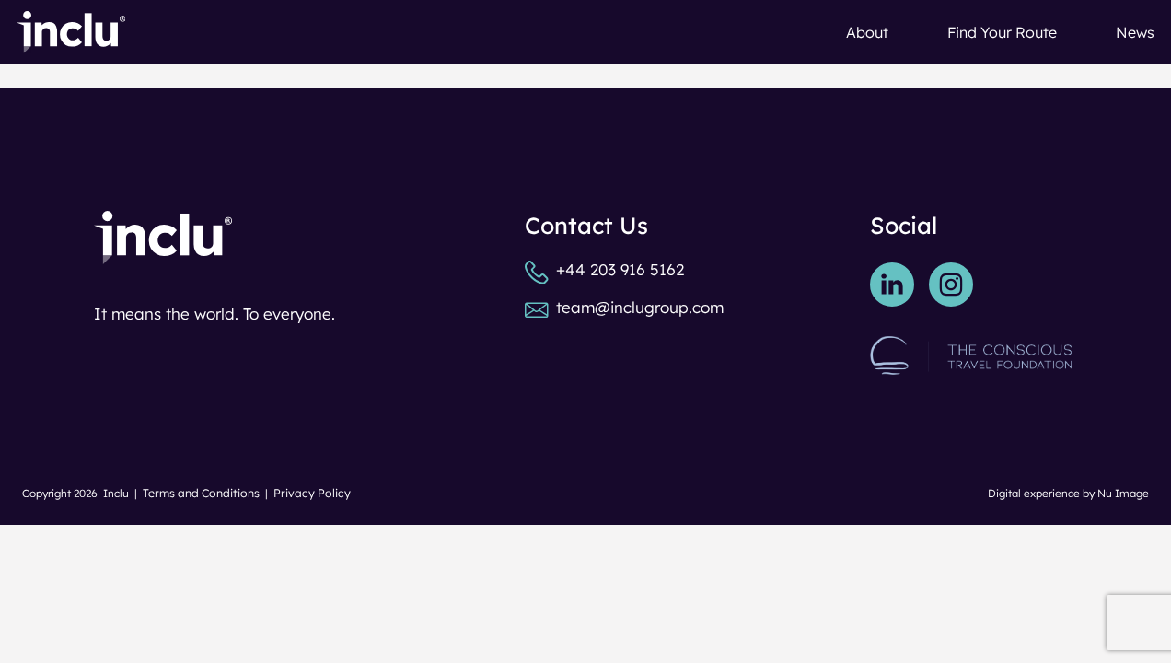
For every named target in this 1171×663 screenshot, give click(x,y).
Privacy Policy (312, 493)
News (1135, 32)
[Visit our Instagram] (951, 284)
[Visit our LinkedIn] (892, 284)
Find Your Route (1002, 32)
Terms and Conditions (201, 493)
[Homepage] (71, 32)
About (867, 32)
